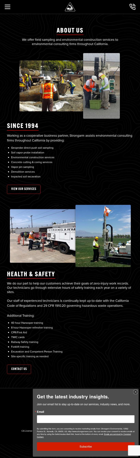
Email (40, 411)
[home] (70, 7)
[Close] (136, 392)
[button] (7, 7)
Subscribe (86, 446)
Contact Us (19, 369)
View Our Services (23, 189)
